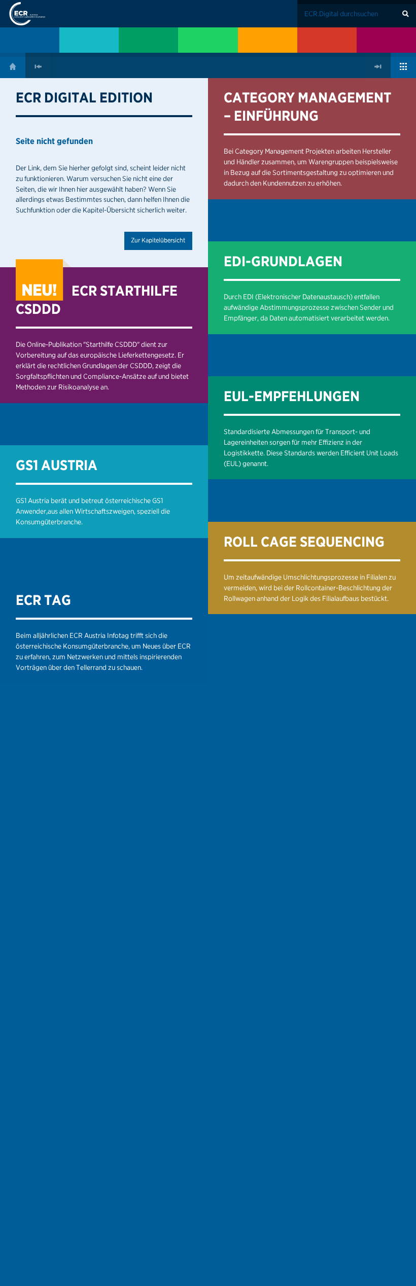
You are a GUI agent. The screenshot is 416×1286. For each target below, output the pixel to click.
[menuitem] (29, 40)
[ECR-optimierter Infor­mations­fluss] (207, 40)
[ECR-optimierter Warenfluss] (148, 40)
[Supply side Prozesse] (267, 40)
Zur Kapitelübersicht (158, 240)
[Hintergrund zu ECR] (29, 40)
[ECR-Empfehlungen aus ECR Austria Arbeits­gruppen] (386, 40)
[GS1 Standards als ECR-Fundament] (89, 40)
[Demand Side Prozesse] (327, 40)
